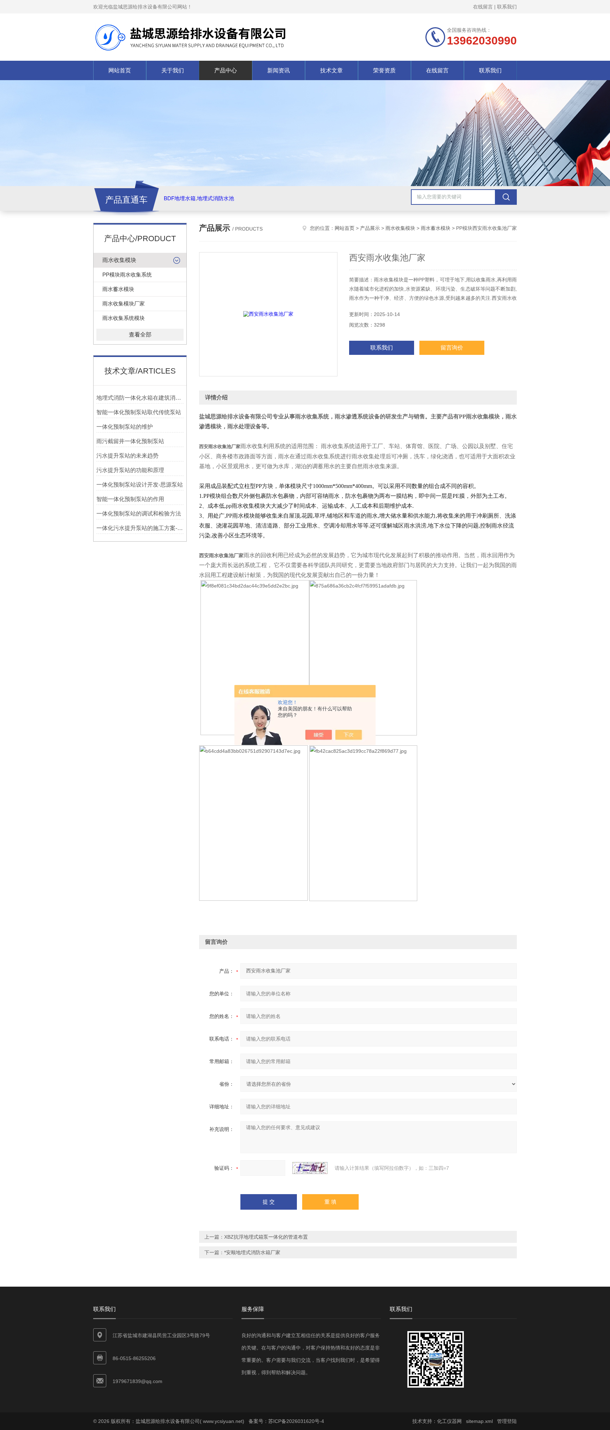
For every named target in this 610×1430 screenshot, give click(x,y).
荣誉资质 (384, 70)
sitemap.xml (479, 1421)
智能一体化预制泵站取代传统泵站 (138, 412)
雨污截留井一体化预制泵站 (130, 441)
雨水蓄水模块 (118, 289)
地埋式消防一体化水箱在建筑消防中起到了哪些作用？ (140, 398)
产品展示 (370, 228)
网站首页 (119, 70)
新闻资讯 (278, 70)
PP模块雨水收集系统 (127, 275)
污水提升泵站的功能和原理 (130, 470)
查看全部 (140, 335)
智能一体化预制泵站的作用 (130, 499)
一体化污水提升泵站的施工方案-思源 (140, 528)
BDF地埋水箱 (180, 198)
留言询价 (452, 348)
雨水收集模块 (119, 260)
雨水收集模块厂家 (123, 303)
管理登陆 (507, 1421)
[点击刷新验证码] (310, 1168)
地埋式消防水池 (215, 198)
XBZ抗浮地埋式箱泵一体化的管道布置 (266, 1237)
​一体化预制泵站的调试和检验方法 (138, 514)
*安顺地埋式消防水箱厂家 (252, 1252)
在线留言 (483, 7)
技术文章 (331, 70)
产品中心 (225, 70)
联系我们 (507, 7)
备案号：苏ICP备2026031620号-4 (286, 1421)
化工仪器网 (449, 1421)
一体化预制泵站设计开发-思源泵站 (139, 485)
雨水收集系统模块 (123, 318)
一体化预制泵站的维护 (124, 427)
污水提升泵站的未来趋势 (127, 456)
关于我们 (172, 70)
